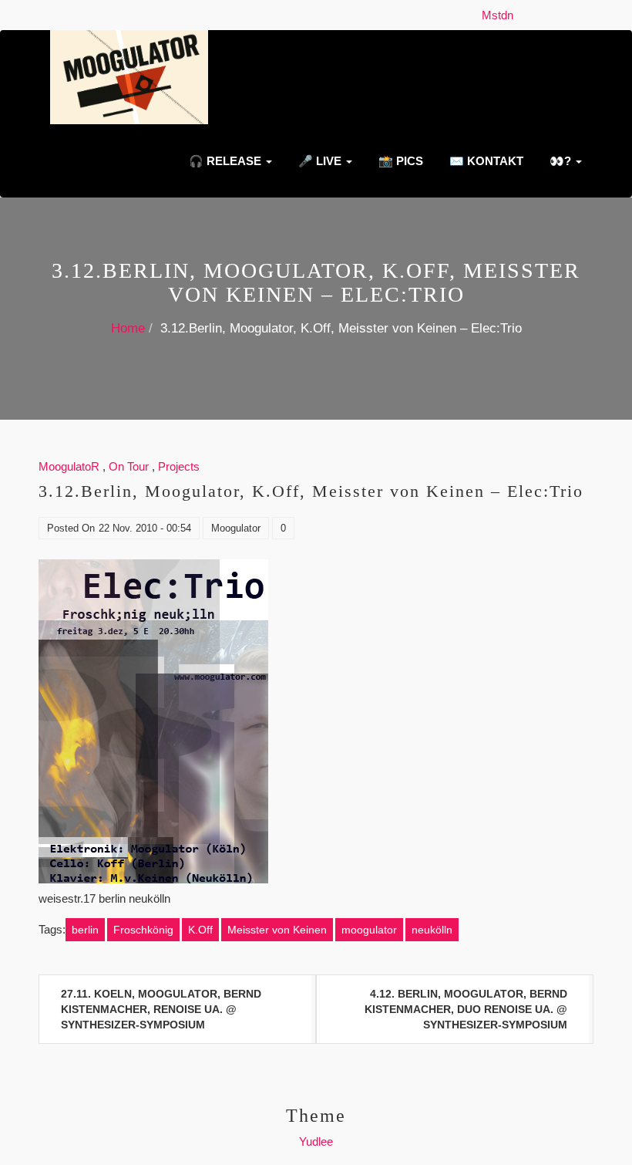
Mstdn (500, 15)
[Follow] (524, 15)
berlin (85, 930)
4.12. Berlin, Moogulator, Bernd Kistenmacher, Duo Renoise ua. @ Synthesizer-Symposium (466, 1009)
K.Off (200, 930)
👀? (560, 160)
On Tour (129, 466)
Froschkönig (143, 930)
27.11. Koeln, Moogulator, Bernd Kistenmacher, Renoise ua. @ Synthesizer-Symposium (161, 1009)
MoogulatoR (69, 466)
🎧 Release (225, 160)
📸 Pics (399, 160)
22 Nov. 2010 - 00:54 (145, 528)
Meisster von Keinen (277, 930)
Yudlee (316, 1141)
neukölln (432, 930)
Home (128, 328)
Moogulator (236, 528)
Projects (179, 466)
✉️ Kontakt (484, 160)
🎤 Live (320, 160)
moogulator (369, 930)
